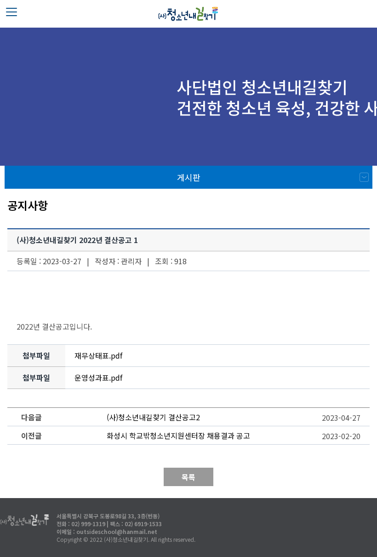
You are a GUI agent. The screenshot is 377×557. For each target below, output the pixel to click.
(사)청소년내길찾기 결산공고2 (153, 417)
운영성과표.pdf (98, 377)
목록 (188, 476)
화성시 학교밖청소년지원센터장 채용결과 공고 (178, 435)
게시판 (188, 177)
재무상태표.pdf (98, 355)
